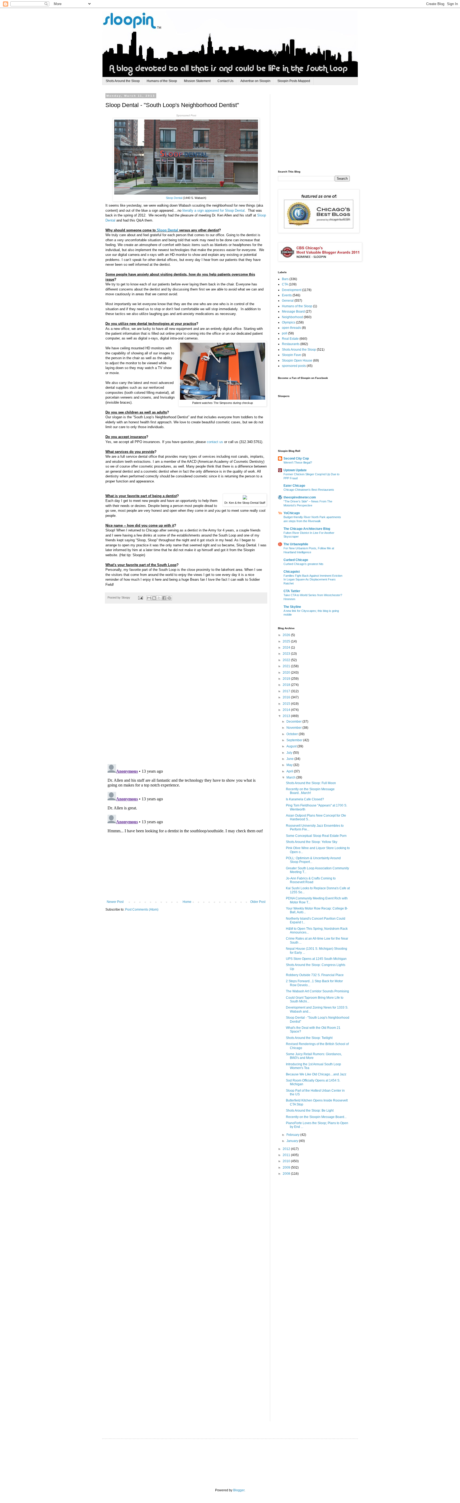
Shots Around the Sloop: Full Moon (311, 783)
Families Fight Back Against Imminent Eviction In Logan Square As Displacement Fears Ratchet (313, 579)
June (290, 759)
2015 (287, 704)
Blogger (238, 1490)
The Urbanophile (296, 544)
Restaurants (290, 344)
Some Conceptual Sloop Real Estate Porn (316, 836)
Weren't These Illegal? (298, 462)
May (289, 765)
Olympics (288, 322)
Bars (285, 279)
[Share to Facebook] (164, 598)
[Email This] (149, 598)
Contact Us (225, 81)
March (291, 777)
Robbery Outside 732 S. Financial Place (315, 975)
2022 (287, 660)
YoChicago (292, 513)
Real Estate (290, 339)
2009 (287, 1167)
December (294, 721)
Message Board (293, 311)
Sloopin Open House (297, 360)
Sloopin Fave (291, 355)
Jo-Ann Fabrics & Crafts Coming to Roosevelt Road (311, 880)
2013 (287, 716)
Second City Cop (296, 458)
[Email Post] (140, 597)
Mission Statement (197, 81)
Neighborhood (292, 317)
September (294, 740)
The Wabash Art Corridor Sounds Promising (317, 991)
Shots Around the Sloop (123, 81)
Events (287, 295)
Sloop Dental (174, 197)
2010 (287, 1161)
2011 (287, 1155)
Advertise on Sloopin (255, 81)
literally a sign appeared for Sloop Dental (213, 210)
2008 (287, 1174)
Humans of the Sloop (162, 81)
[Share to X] (159, 598)
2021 (287, 666)
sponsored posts (294, 366)
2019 (287, 679)
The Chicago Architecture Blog (307, 529)
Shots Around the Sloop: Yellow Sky (311, 842)
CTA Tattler (292, 591)
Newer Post (115, 902)
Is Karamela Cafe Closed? (305, 799)
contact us (215, 442)
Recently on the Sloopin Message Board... (316, 1117)
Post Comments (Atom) (141, 909)
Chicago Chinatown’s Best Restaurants (309, 489)
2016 (287, 697)
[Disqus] (186, 686)
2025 (287, 641)
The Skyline (292, 607)
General (288, 300)
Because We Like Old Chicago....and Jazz (316, 1074)
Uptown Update (295, 470)
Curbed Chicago (296, 560)
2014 (287, 710)
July (289, 753)
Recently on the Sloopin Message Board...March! (310, 791)
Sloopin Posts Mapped (293, 81)
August (291, 746)
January (292, 1141)
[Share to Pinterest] (169, 598)
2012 (287, 1149)
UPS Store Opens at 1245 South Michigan (316, 959)
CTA (285, 284)
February (293, 1135)
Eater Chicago (294, 486)
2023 (287, 654)
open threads (291, 328)
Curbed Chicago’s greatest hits (303, 564)
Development (291, 290)
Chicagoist (292, 572)
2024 (287, 647)
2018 (287, 685)
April (290, 771)
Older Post (257, 902)
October (292, 734)
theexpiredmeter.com (300, 497)
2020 (287, 672)
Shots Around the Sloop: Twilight (309, 1038)
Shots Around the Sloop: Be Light (310, 1110)
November (294, 728)
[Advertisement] (318, 127)
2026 (287, 635)
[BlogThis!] (154, 598)
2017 (287, 691)
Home (187, 902)
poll (284, 333)
